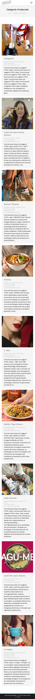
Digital (6, 61)
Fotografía (18, 207)
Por (9, 63)
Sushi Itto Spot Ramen (14, 576)
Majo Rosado (10, 498)
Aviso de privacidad (10, 695)
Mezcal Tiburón (11, 204)
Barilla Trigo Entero (13, 424)
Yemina (7, 280)
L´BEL (7, 350)
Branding (6, 207)
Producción (16, 61)
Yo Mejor (8, 649)
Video (22, 61)
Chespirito (9, 59)
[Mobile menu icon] (31, 2)
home (10, 61)
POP (21, 282)
